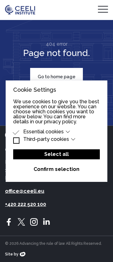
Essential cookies (43, 131)
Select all (56, 154)
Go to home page (56, 76)
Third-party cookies (46, 139)
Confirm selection (56, 169)
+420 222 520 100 (25, 204)
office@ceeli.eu (24, 191)
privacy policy (60, 122)
